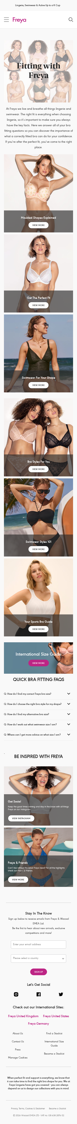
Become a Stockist (54, 1054)
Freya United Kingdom (23, 1016)
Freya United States (56, 1016)
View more (38, 549)
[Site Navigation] (6, 19)
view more (38, 225)
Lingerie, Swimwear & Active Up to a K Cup (37, 5)
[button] (36, 958)
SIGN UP (38, 972)
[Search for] (71, 20)
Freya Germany (38, 1024)
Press (18, 1049)
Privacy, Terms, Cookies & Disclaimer (28, 1109)
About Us (18, 1033)
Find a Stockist (54, 1033)
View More (38, 305)
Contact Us (18, 1041)
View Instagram (21, 818)
